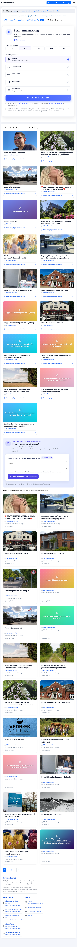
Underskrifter (36, 20)
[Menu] (74, 3)
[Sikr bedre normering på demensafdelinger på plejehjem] (20, 250)
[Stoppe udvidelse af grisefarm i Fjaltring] (20, 316)
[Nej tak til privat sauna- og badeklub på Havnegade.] (57, 350)
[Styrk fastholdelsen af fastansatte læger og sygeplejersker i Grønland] (20, 419)
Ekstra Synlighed (55, 20)
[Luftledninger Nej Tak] (20, 215)
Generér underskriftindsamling (25, 476)
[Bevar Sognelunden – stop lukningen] (57, 284)
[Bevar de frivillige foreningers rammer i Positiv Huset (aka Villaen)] (57, 216)
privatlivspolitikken (55, 103)
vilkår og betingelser (24, 103)
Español (36, 11)
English (28, 11)
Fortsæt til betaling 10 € (39, 98)
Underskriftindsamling (15, 20)
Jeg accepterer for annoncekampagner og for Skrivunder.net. (36, 104)
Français (43, 11)
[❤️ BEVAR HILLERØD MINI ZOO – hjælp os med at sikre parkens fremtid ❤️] (57, 182)
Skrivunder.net (7, 3)
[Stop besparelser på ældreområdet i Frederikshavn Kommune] (57, 384)
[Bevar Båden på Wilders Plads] (57, 316)
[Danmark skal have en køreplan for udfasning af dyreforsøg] (20, 350)
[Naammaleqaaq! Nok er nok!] (20, 146)
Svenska (56, 11)
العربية (15, 11)
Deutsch (21, 11)
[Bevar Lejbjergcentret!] (20, 181)
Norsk (49, 11)
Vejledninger (8, 897)
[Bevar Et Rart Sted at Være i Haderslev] (20, 284)
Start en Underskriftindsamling (58, 3)
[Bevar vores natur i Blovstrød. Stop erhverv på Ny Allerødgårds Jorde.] (20, 384)
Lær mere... (20, 40)
